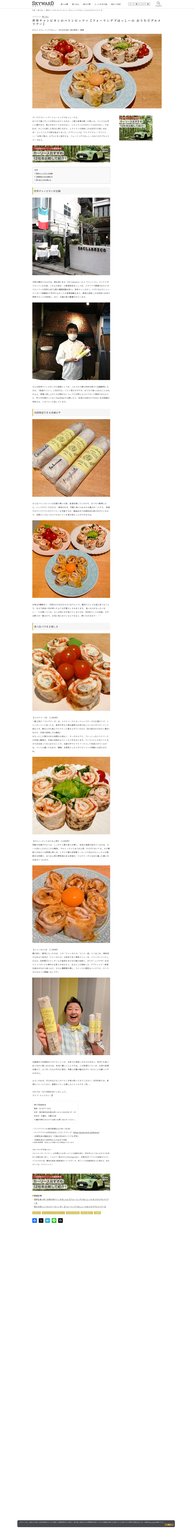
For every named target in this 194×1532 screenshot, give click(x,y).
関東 (82, 30)
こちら (153, 1522)
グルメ (35, 30)
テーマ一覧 (133, 4)
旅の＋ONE (116, 4)
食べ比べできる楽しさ (43, 180)
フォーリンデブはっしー (49, 30)
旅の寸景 (87, 4)
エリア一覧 (145, 4)
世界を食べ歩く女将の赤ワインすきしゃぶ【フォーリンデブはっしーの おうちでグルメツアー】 (71, 1201)
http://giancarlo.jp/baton (86, 1132)
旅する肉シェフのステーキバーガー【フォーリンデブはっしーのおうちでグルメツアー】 (70, 1206)
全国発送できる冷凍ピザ (44, 177)
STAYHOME (64, 30)
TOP (33, 10)
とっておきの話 (100, 4)
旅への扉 (64, 4)
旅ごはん (75, 4)
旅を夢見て (75, 30)
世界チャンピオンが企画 (44, 173)
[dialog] (96, 1523)
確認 (169, 1524)
